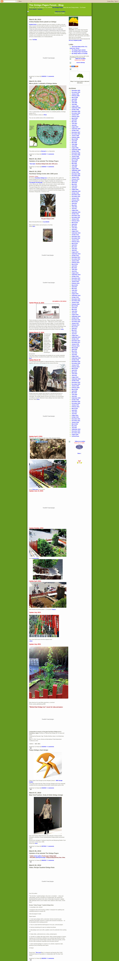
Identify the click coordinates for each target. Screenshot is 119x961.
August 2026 (75, 434)
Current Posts (75, 436)
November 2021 (76, 418)
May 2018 (74, 351)
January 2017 (75, 323)
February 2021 (75, 406)
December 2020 (76, 403)
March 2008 (75, 139)
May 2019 (74, 372)
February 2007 (75, 116)
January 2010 (75, 177)
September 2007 (76, 128)
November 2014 (76, 278)
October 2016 (75, 318)
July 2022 (74, 427)
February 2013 (75, 241)
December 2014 (76, 280)
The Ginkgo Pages (57, 7)
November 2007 (76, 132)
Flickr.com (35, 489)
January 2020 (75, 385)
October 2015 (75, 297)
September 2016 (76, 316)
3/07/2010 (43, 846)
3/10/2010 (43, 746)
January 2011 (75, 198)
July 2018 (74, 354)
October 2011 (75, 213)
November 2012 (76, 236)
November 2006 (76, 111)
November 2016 (76, 319)
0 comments (50, 76)
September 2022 (76, 429)
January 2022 (75, 422)
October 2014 (75, 276)
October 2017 (75, 339)
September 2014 (76, 274)
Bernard (43, 151)
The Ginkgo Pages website (79, 50)
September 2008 (76, 149)
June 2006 (74, 102)
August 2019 (75, 377)
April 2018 (74, 349)
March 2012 (75, 222)
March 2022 (75, 424)
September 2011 (76, 212)
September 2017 (76, 337)
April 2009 (74, 161)
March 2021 (75, 408)
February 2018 (75, 346)
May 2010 (74, 184)
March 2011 (75, 201)
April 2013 (74, 245)
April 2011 (74, 203)
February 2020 (75, 387)
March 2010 (75, 180)
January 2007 (75, 114)
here (34, 226)
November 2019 (76, 382)
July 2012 (74, 229)
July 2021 (74, 413)
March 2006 (75, 97)
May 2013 (74, 246)
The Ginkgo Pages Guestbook (79, 51)
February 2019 (75, 366)
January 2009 (75, 156)
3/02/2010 (43, 958)
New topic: (33, 163)
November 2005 (76, 90)
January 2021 (75, 405)
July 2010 (74, 187)
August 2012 (75, 231)
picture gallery (38, 856)
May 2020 (74, 392)
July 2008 (74, 146)
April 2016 (74, 307)
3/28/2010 (43, 76)
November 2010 (76, 194)
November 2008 (76, 153)
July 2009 (74, 167)
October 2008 (75, 151)
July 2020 (74, 396)
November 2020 (76, 401)
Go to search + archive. (36, 9)
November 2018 (76, 361)
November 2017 (76, 340)
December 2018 (76, 363)
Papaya (54, 609)
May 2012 (74, 226)
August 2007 (75, 127)
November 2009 (76, 174)
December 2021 (76, 420)
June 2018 (74, 352)
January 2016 (75, 302)
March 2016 (75, 306)
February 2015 (75, 283)
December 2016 (76, 321)
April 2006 (74, 99)
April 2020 (74, 391)
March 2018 (75, 347)
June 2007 (74, 123)
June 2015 (74, 290)
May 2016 (74, 309)
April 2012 (74, 224)
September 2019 (76, 379)
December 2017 (76, 342)
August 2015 (75, 293)
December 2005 (76, 92)
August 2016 (75, 314)
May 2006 (74, 101)
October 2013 (75, 255)
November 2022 (76, 431)
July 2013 (74, 250)
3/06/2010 (43, 860)
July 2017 (74, 333)
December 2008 (76, 154)
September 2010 (76, 191)
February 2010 (75, 179)
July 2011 (74, 208)
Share (79, 453)
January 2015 (75, 281)
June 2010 (74, 186)
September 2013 (76, 253)
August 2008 (75, 147)
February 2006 (75, 95)
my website (46, 221)
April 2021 (74, 410)
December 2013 (76, 259)
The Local (38, 952)
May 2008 (74, 142)
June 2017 (74, 332)
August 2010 (75, 189)
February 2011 (75, 200)
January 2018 (75, 344)
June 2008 (74, 144)
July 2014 (74, 271)
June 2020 (74, 394)
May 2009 (74, 163)
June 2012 (74, 227)
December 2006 (76, 113)
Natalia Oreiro (33, 24)
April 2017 (74, 328)
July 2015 (74, 292)
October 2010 (75, 193)
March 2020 (75, 389)
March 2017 (75, 326)
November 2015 (76, 299)
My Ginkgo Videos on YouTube (79, 53)
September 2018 (76, 358)
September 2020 (76, 398)
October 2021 (75, 417)
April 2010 (74, 182)
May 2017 (74, 330)
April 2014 (74, 266)
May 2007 (74, 121)
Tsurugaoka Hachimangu (35, 182)
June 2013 (74, 248)
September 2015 (76, 295)
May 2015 (74, 288)
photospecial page (40, 857)
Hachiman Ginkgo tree (41, 177)
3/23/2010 (43, 154)
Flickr (45, 114)
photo (30, 641)
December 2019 (76, 384)
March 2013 (75, 243)
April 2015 (74, 286)
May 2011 (74, 205)
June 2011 (74, 206)
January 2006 (75, 94)
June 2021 (74, 412)
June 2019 (74, 373)
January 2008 (75, 135)
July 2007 (74, 125)
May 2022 (74, 425)
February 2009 (75, 158)
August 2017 (75, 335)
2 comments (50, 788)
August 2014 (75, 273)
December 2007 (76, 134)
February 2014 (75, 262)
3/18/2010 (43, 166)
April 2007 (74, 120)
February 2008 (75, 137)
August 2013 (75, 252)
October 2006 (75, 109)
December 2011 (76, 217)
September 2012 (76, 233)
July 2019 (74, 375)
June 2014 (74, 269)
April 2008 (74, 140)
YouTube (34, 39)
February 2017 (75, 325)
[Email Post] (47, 77)
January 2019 (75, 365)
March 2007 (75, 118)
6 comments (50, 746)
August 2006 (75, 106)
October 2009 (75, 172)
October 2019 (75, 380)
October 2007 (75, 130)
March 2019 (75, 368)
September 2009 (76, 170)
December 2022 (76, 432)
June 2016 (74, 311)
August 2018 (75, 356)
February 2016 (75, 304)
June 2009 (74, 165)
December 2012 (76, 238)
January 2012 (75, 219)
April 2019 (74, 370)
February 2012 (75, 220)
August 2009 (75, 168)
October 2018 (75, 359)
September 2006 (76, 107)
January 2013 (75, 240)
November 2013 (76, 257)
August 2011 (75, 210)
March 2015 (75, 285)
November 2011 (76, 215)
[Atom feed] (80, 66)
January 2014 (75, 260)
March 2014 (75, 264)
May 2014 (74, 267)
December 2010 (76, 196)
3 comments (50, 846)
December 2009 (76, 175)
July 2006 (74, 104)
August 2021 (75, 415)
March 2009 (75, 160)
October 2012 (75, 234)
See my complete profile (75, 40)
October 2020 (75, 399)
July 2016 (74, 312)
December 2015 (76, 300)
